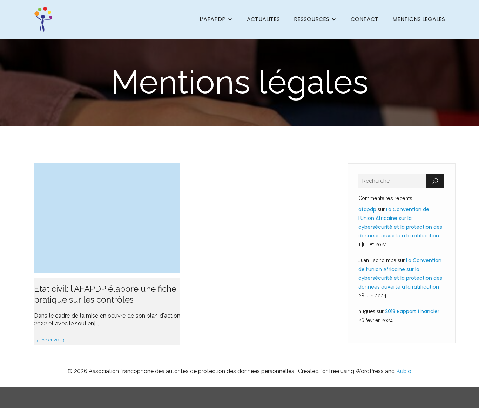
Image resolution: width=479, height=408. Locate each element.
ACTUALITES (263, 19)
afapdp (367, 209)
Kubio (403, 371)
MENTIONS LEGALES (418, 19)
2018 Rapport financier (412, 311)
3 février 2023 (50, 340)
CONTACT (364, 19)
